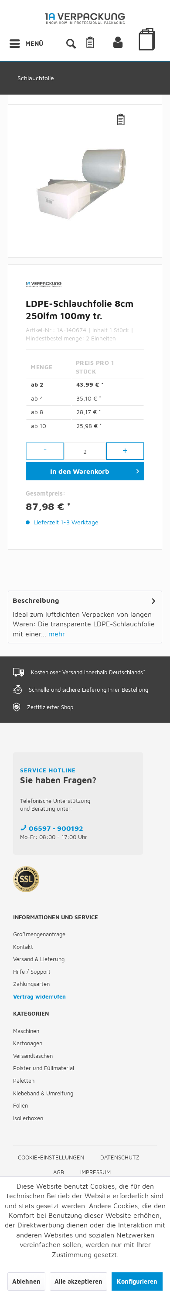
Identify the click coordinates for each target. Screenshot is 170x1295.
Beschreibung (36, 600)
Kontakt (23, 946)
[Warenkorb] (148, 51)
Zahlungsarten (31, 983)
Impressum (95, 1172)
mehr (55, 634)
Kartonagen (27, 1043)
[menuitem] (26, 43)
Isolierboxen (28, 1118)
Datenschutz (119, 1157)
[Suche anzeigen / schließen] (70, 43)
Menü (34, 43)
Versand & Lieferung (39, 958)
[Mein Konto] (125, 43)
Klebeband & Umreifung (43, 1093)
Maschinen (26, 1030)
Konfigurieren (137, 1281)
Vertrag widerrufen (39, 996)
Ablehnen (26, 1281)
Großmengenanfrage (39, 934)
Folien (20, 1105)
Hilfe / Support (32, 971)
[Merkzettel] (101, 43)
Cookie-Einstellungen (51, 1157)
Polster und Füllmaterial (43, 1067)
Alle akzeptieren (78, 1281)
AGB (58, 1172)
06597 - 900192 (56, 828)
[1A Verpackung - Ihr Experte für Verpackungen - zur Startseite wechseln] (85, 20)
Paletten (23, 1080)
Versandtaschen (33, 1055)
